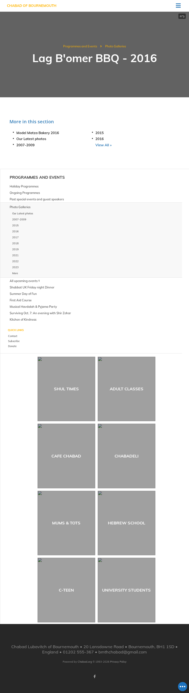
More (15, 273)
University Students (126, 590)
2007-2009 (25, 145)
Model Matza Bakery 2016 (37, 133)
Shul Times (66, 388)
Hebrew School (126, 523)
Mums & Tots (66, 523)
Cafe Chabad (66, 456)
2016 (99, 139)
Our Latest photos (31, 139)
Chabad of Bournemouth (31, 5)
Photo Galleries (115, 46)
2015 (99, 133)
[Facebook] (94, 676)
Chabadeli (127, 456)
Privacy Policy (118, 661)
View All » (103, 145)
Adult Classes (126, 388)
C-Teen (66, 590)
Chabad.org (85, 661)
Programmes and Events (80, 46)
